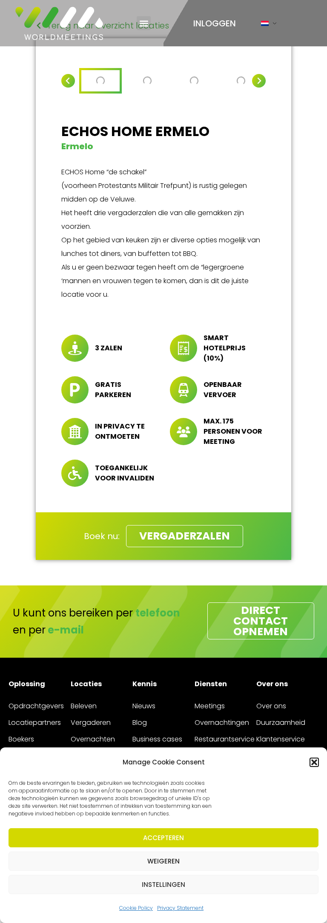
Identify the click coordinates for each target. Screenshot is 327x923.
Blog (139, 722)
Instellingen (163, 884)
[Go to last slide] (68, 81)
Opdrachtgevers (36, 706)
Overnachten (93, 739)
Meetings (210, 706)
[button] (314, 762)
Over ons (271, 706)
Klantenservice (280, 739)
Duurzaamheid (280, 722)
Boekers (21, 739)
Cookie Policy (136, 908)
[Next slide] (259, 81)
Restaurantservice (225, 739)
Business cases (157, 739)
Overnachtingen (222, 722)
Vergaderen (91, 722)
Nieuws (143, 706)
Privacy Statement (180, 908)
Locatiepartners (35, 722)
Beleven (84, 706)
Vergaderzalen (184, 535)
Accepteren (163, 837)
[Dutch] (264, 25)
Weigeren (163, 861)
